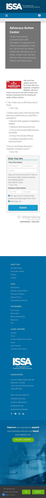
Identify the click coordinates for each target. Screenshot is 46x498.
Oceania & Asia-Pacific (19, 349)
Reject (38, 492)
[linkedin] (23, 414)
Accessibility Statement (19, 300)
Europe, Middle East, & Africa (21, 339)
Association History (17, 271)
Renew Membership (18, 316)
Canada (13, 333)
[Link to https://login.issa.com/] (39, 15)
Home (7, 20)
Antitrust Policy (16, 297)
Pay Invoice (15, 313)
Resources (14, 320)
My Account (15, 310)
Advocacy (14, 20)
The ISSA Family (16, 268)
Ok (26, 492)
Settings (12, 495)
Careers (13, 274)
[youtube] (15, 414)
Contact (13, 278)
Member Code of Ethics (19, 291)
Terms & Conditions (17, 294)
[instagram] (19, 414)
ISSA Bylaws (15, 287)
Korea (13, 342)
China (13, 336)
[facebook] (11, 414)
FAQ (12, 323)
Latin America (16, 346)
